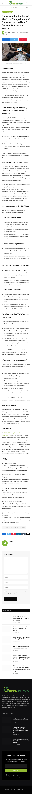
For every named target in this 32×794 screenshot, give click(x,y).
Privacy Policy (15, 776)
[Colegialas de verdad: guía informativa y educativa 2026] (6, 720)
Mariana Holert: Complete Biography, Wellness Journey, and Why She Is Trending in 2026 (21, 657)
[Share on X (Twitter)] (14, 39)
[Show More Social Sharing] (28, 39)
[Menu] (3, 3)
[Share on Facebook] (6, 39)
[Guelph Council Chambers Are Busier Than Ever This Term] (6, 648)
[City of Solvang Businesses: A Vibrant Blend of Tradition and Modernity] (6, 741)
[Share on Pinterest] (23, 39)
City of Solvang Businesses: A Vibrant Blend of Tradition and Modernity (21, 740)
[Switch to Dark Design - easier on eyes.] (27, 2)
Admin (8, 32)
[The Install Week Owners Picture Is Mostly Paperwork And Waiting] (6, 629)
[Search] (29, 3)
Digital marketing (7, 12)
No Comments (25, 32)
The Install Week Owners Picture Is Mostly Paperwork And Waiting (21, 628)
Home (3, 7)
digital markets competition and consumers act (14, 527)
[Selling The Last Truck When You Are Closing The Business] (6, 639)
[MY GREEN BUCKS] (16, 3)
